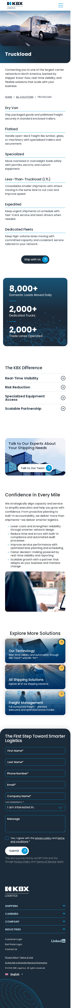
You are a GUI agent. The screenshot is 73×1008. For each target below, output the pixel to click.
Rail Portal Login (14, 944)
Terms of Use (26, 957)
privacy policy (43, 838)
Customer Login (14, 939)
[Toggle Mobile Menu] (58, 5)
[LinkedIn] (58, 940)
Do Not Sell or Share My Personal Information (26, 963)
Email (11, 785)
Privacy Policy (22, 861)
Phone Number (18, 773)
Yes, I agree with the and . (38, 839)
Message (13, 819)
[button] (35, 906)
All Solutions (25, 97)
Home (8, 97)
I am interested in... (14, 802)
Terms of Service (46, 861)
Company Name (19, 796)
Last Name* (15, 762)
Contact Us (11, 949)
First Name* (15, 750)
